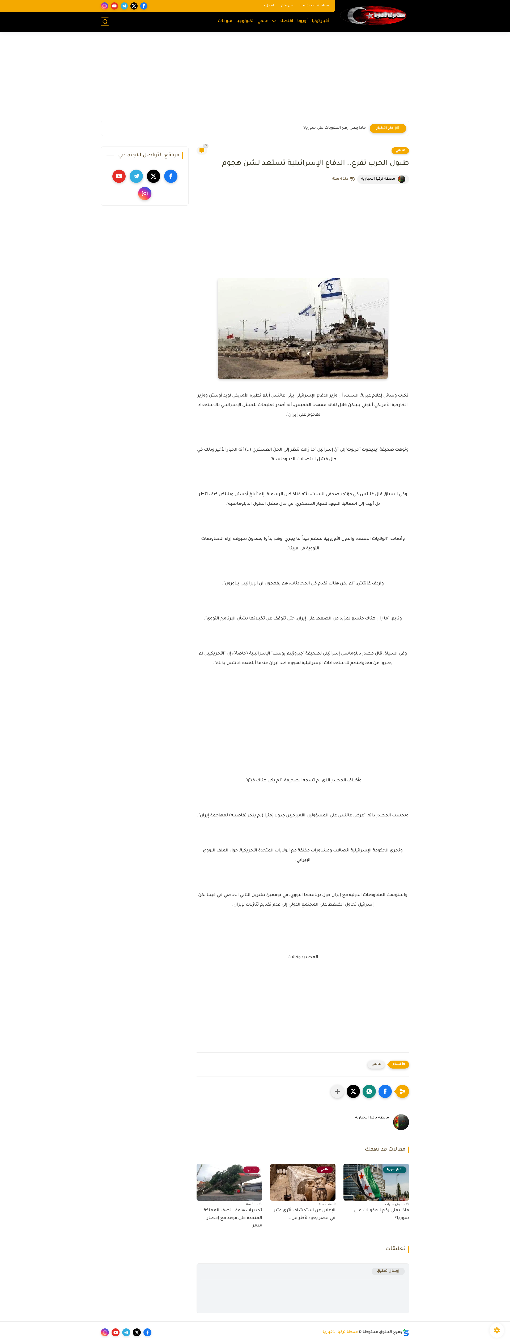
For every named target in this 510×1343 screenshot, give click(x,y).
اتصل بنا (267, 6)
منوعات (225, 21)
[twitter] (134, 6)
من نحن (287, 6)
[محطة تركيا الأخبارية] (373, 15)
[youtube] (114, 6)
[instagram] (104, 6)
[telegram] (124, 6)
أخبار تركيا (320, 21)
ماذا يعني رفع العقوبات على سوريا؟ (334, 128)
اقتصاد (286, 21)
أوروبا (302, 21)
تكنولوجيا (244, 21)
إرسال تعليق (388, 1271)
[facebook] (143, 6)
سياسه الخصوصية (314, 6)
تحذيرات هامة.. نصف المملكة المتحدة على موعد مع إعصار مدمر (233, 1218)
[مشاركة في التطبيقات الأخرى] (337, 1091)
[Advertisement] (255, 79)
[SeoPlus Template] (406, 1332)
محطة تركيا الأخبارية (340, 1332)
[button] (385, 1091)
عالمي (263, 21)
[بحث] (105, 22)
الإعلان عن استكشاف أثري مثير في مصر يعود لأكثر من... (304, 1214)
